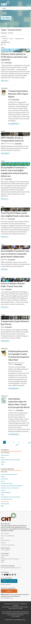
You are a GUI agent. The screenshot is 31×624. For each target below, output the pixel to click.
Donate (9, 591)
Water (2, 457)
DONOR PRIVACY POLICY (20, 619)
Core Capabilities (5, 550)
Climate (14, 410)
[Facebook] (2, 574)
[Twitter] (4, 574)
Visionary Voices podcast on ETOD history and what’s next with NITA (14, 57)
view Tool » (4, 269)
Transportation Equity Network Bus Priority (15, 322)
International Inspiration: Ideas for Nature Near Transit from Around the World (18, 403)
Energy (3, 481)
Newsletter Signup (9, 581)
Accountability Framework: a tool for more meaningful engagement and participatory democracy (14, 171)
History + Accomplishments (8, 535)
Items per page (5, 42)
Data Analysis (4, 479)
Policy (6, 219)
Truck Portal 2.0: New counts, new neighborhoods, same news (15, 214)
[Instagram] (12, 574)
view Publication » (13, 123)
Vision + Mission (5, 533)
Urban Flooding (5, 503)
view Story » (5, 80)
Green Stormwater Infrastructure (10, 488)
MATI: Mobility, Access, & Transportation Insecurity (12, 139)
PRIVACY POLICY (9, 619)
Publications (14, 567)
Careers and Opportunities (7, 545)
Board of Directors (5, 540)
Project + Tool (8, 38)
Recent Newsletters (6, 584)
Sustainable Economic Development (10, 459)
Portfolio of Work (5, 567)
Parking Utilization (6, 492)
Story (5, 40)
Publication (19, 38)
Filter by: (4, 36)
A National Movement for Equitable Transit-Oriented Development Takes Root (18, 355)
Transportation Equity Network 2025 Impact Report (18, 94)
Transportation (8, 62)
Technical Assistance (9, 143)
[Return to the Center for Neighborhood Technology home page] (5, 4)
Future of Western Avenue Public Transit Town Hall (13, 284)
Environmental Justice (7, 483)
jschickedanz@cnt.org (7, 598)
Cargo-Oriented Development (9, 474)
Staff (2, 538)
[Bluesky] (7, 574)
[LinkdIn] (10, 574)
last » (17, 445)
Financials (3, 542)
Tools (19, 567)
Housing (3, 490)
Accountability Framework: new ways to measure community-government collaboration (15, 254)
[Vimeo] (15, 574)
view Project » (5, 153)
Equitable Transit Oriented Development (12, 485)
